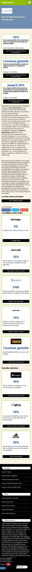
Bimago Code (16, 240)
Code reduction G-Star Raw (10, 498)
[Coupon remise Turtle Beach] (16, 405)
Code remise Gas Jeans (8, 513)
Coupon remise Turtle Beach (16, 426)
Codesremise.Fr (8, 2)
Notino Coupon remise (16, 332)
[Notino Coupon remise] (16, 311)
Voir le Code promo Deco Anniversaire (16, 101)
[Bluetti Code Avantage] (16, 281)
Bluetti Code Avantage (16, 301)
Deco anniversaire (16, 201)
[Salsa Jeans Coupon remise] (16, 250)
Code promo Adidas (16, 456)
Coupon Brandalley (8, 509)
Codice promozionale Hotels (10, 479)
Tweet (16, 210)
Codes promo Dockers (8, 506)
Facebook (6, 210)
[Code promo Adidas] (16, 436)
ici (8, 564)
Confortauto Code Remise (16, 362)
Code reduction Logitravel (9, 476)
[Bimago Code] (16, 220)
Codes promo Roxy (7, 502)
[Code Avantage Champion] (16, 375)
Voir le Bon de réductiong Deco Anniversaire (16, 51)
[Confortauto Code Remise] (16, 342)
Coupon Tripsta (6, 472)
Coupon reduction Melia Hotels (11, 487)
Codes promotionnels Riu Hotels (12, 483)
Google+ (25, 210)
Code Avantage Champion (16, 395)
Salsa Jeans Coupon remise (16, 271)
